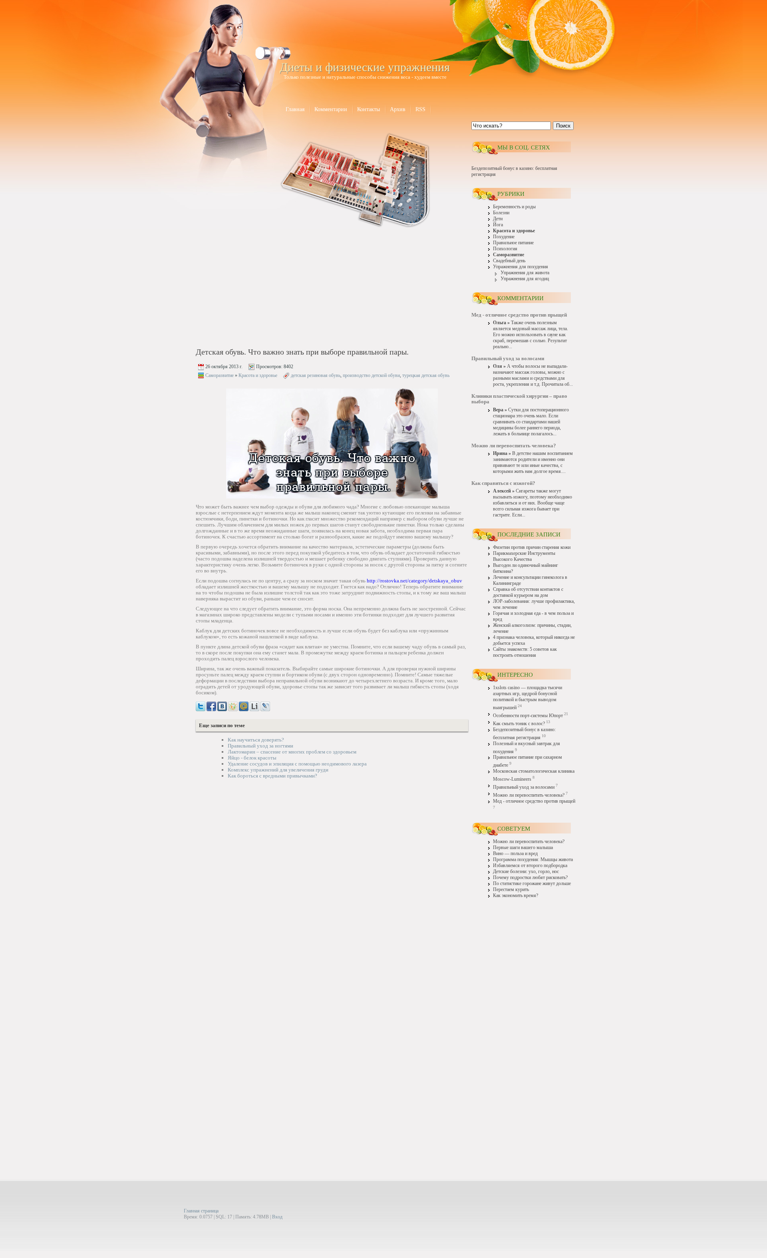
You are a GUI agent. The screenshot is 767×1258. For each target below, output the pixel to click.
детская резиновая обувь (315, 375)
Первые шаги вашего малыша (523, 847)
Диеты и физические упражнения (365, 67)
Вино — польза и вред (515, 853)
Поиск (563, 126)
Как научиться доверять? (256, 740)
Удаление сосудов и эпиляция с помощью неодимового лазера (297, 764)
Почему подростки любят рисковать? (530, 877)
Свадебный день (509, 260)
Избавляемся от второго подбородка (530, 865)
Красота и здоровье (257, 375)
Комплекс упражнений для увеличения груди (278, 770)
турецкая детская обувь (425, 375)
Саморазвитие (219, 375)
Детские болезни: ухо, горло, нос (526, 871)
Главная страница (201, 1211)
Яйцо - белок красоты (252, 758)
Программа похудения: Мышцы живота (533, 859)
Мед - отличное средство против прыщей (534, 801)
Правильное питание (513, 242)
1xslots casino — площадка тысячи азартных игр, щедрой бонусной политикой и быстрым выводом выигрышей (527, 697)
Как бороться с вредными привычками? (272, 776)
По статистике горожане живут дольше (532, 883)
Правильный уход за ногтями (260, 746)
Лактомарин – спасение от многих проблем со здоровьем (292, 752)
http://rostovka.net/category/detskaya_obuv (414, 581)
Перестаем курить (511, 889)
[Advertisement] (264, 289)
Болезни (501, 212)
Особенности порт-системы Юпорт (528, 715)
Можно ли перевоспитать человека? (528, 795)
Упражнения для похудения (520, 266)
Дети (498, 218)
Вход (277, 1217)
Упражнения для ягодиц (525, 278)
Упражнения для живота (525, 272)
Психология (505, 248)
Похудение (504, 236)
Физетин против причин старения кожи (531, 547)
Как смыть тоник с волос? (519, 723)
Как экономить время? (515, 895)
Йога (498, 224)
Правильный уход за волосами (523, 787)
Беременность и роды (514, 206)
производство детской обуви (371, 375)
